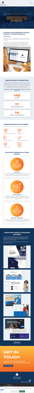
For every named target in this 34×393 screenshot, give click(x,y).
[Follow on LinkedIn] (30, 380)
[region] (17, 390)
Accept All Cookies (22, 391)
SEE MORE (17, 342)
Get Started (8, 365)
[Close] (33, 388)
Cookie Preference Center (14, 391)
